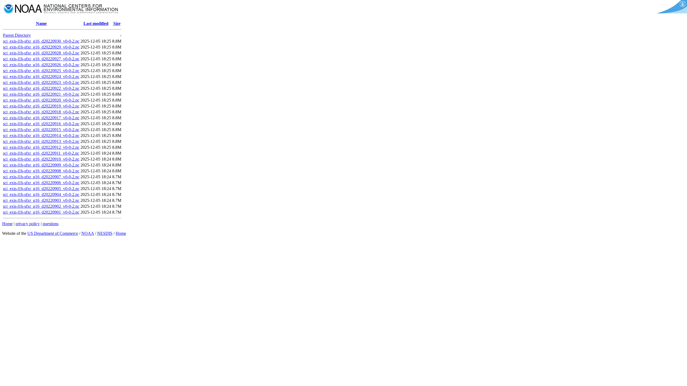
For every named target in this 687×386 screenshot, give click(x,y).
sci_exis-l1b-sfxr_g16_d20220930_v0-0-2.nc (41, 41)
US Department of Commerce (52, 233)
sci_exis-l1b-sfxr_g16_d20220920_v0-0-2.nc (41, 100)
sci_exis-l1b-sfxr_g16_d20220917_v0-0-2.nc (41, 118)
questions (51, 223)
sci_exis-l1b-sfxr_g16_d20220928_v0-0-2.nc (41, 53)
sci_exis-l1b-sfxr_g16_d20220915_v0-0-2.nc (41, 129)
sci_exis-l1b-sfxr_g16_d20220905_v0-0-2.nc (41, 188)
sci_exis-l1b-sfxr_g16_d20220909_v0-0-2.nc (41, 165)
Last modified (95, 23)
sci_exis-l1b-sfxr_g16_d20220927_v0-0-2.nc (41, 59)
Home (7, 223)
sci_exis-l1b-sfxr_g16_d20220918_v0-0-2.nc (41, 112)
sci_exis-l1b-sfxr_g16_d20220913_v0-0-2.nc (41, 141)
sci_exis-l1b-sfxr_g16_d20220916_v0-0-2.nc (41, 123)
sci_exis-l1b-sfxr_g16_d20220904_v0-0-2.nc (41, 194)
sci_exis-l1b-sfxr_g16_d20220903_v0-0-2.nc (41, 200)
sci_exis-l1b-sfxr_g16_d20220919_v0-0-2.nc (41, 106)
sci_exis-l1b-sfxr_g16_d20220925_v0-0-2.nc (41, 70)
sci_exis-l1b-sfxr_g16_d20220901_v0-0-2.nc (41, 212)
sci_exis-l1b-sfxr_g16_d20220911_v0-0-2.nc (41, 153)
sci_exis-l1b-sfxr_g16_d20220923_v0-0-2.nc (41, 82)
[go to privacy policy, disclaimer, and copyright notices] (671, 12)
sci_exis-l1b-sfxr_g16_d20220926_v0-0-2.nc (41, 64)
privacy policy (28, 223)
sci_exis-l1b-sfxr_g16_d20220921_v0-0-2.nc (41, 94)
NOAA (87, 233)
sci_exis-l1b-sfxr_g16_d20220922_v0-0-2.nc (41, 88)
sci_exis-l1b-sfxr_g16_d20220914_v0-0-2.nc (41, 135)
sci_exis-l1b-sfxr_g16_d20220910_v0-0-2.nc (41, 159)
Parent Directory (17, 35)
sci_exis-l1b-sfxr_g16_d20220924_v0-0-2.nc (41, 76)
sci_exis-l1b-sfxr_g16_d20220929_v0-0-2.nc (41, 47)
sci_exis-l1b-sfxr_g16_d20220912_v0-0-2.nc (41, 147)
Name (41, 23)
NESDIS (104, 233)
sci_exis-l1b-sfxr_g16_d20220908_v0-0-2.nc (41, 171)
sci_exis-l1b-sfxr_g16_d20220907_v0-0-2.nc (41, 177)
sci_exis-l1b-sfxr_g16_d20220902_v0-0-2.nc (41, 206)
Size (116, 23)
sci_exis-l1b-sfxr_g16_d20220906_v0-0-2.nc (41, 182)
